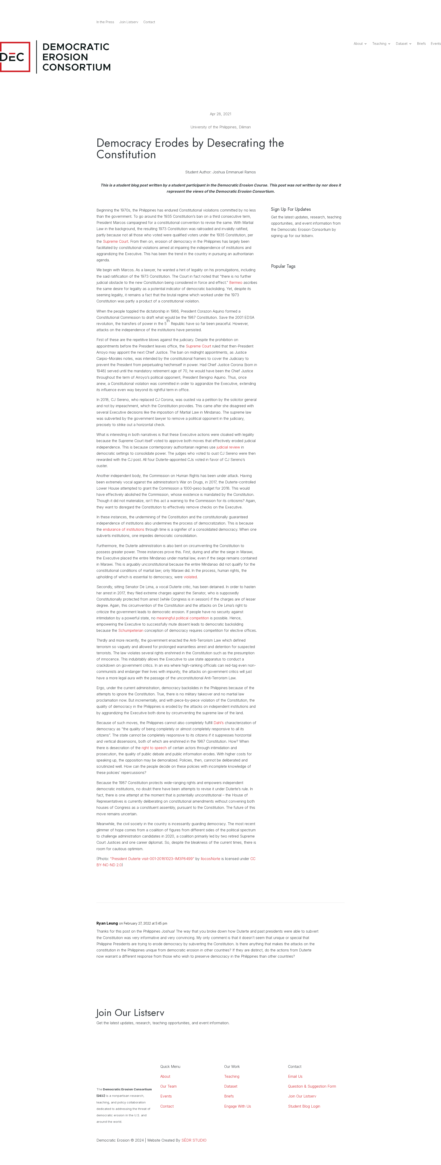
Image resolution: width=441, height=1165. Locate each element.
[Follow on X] (341, 22)
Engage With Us (237, 1106)
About (358, 43)
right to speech (154, 747)
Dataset (401, 43)
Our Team (168, 1086)
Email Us (295, 1076)
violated (190, 577)
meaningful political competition (183, 618)
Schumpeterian (130, 630)
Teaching (379, 43)
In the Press (105, 22)
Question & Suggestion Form (312, 1086)
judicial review (228, 447)
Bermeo (235, 282)
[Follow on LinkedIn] (322, 22)
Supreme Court (115, 241)
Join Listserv (128, 22)
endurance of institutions (123, 529)
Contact (149, 22)
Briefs (421, 43)
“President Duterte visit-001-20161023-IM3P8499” (152, 858)
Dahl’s (219, 722)
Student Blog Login (304, 1106)
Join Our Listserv (302, 1096)
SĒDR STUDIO (193, 1140)
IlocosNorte (210, 858)
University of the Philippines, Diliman (220, 127)
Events (436, 43)
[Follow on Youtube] (331, 22)
